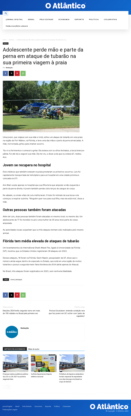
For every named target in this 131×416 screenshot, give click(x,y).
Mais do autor (33, 349)
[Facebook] (5, 73)
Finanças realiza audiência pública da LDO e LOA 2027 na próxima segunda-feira (15, 376)
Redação (9, 68)
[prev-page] (4, 386)
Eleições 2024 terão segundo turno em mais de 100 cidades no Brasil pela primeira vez (21, 312)
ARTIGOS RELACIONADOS (14, 349)
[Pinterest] (17, 73)
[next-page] (8, 386)
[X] (11, 73)
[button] (5, 13)
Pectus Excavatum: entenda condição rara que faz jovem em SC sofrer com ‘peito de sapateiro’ (67, 313)
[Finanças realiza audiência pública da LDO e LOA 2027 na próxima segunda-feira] (15, 363)
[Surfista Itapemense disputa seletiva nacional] (43, 363)
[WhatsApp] (23, 73)
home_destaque (16, 279)
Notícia (11, 40)
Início (5, 40)
